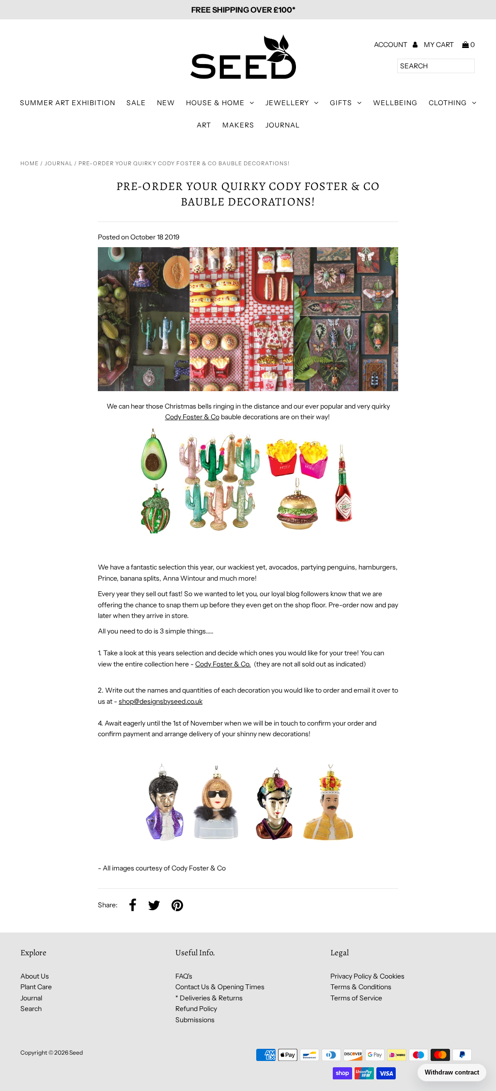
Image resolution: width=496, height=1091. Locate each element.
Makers (238, 125)
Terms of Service (356, 998)
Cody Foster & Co (192, 416)
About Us (34, 976)
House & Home (215, 102)
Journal (282, 125)
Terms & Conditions (360, 986)
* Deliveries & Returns (209, 998)
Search (31, 1008)
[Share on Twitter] (154, 906)
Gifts (341, 102)
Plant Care (36, 986)
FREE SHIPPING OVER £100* (243, 10)
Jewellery (287, 102)
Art (204, 125)
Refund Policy (196, 1008)
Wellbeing (395, 102)
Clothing (448, 102)
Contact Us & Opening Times (219, 986)
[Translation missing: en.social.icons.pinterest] (177, 906)
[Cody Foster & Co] (248, 536)
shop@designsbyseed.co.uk (160, 701)
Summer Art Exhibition (67, 102)
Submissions (195, 1019)
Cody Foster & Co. (223, 664)
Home (29, 163)
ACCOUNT (391, 44)
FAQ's (183, 976)
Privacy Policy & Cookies (367, 976)
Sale (136, 102)
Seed (76, 1052)
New (166, 102)
